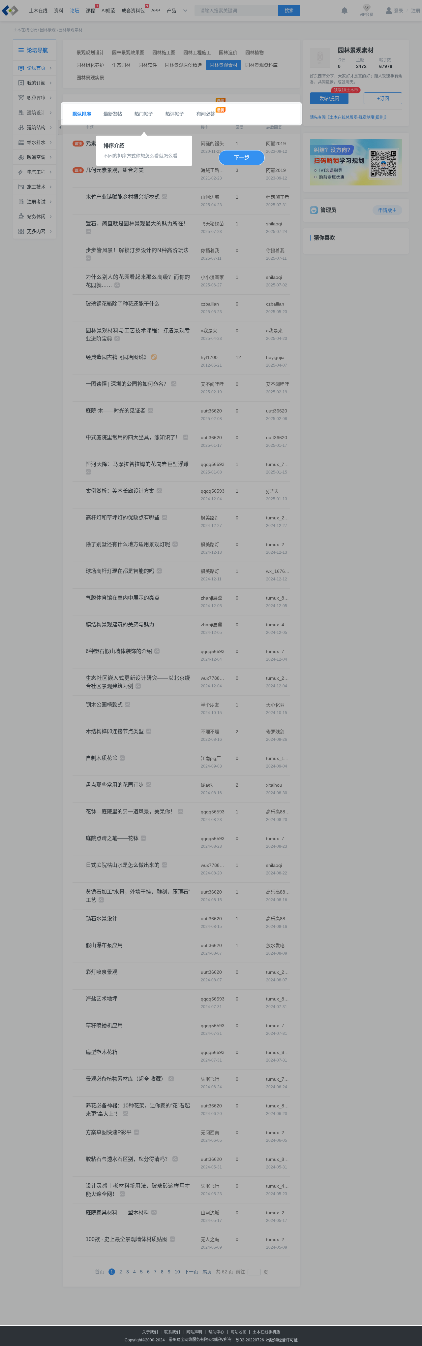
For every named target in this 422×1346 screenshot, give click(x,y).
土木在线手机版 (266, 1332)
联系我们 (172, 1332)
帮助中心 (216, 1332)
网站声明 (194, 1332)
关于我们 (150, 1332)
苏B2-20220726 (249, 1340)
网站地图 (238, 1332)
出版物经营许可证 (282, 1340)
